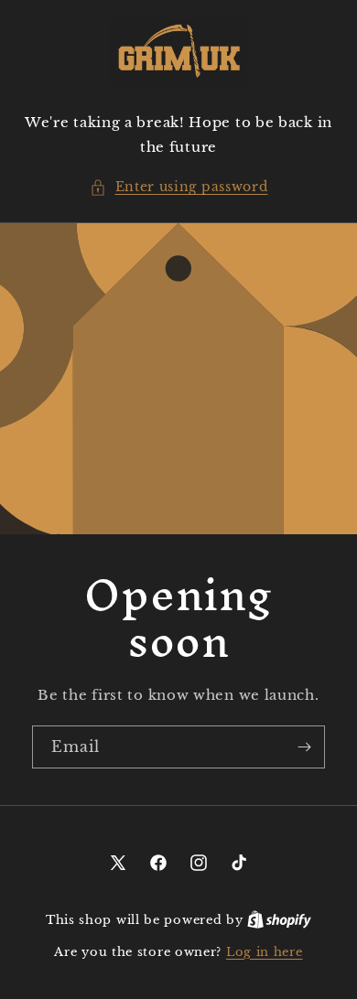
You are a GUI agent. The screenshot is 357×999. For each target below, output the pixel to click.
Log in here (264, 952)
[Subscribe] (304, 746)
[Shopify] (279, 920)
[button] (179, 187)
